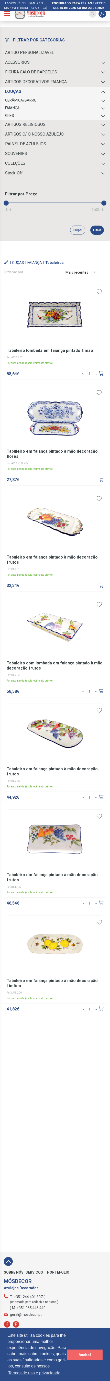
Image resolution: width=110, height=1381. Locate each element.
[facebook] (7, 1324)
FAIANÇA (12, 108)
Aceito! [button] (85, 1355)
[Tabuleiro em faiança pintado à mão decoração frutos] (101, 585)
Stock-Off (14, 173)
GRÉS (9, 116)
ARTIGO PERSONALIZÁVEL (29, 52)
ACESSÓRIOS (17, 62)
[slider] (6, 203)
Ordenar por (13, 272)
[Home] (29, 13)
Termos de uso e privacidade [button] (34, 1373)
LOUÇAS (13, 91)
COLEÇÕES (15, 163)
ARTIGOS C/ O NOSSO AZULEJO (34, 134)
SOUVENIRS (16, 153)
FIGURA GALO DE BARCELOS (31, 72)
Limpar (77, 230)
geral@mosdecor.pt (26, 1314)
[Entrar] (102, 14)
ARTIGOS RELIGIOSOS (25, 124)
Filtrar (97, 230)
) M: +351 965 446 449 (28, 1308)
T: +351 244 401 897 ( (27, 1297)
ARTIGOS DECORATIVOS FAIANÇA (36, 81)
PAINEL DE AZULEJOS (25, 143)
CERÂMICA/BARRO (21, 100)
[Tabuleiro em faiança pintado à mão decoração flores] (101, 479)
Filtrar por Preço (21, 194)
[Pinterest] (16, 1324)
